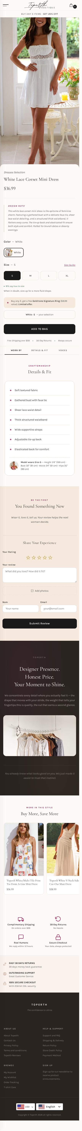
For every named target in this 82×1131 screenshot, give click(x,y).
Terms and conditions (15, 1050)
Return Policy (49, 1045)
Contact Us (9, 1040)
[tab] (16, 350)
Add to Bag (39, 329)
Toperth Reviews (12, 1055)
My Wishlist (10, 1077)
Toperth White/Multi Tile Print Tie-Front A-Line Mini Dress (24, 882)
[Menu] (6, 5)
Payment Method (52, 1055)
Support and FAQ (51, 1035)
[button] (72, 5)
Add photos (41, 590)
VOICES (63, 350)
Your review (9, 564)
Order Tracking (11, 1082)
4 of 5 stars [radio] (45, 557)
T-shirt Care (10, 1087)
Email (44, 602)
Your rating (9, 552)
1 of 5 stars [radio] (28, 557)
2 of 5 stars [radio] (34, 557)
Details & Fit (39, 350)
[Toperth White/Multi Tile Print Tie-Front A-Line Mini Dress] (24, 849)
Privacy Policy (11, 1045)
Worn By (16, 350)
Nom (5, 602)
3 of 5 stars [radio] (39, 557)
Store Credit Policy (52, 1050)
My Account (10, 1072)
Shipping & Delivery (53, 1040)
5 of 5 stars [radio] (50, 557)
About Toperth (11, 1035)
